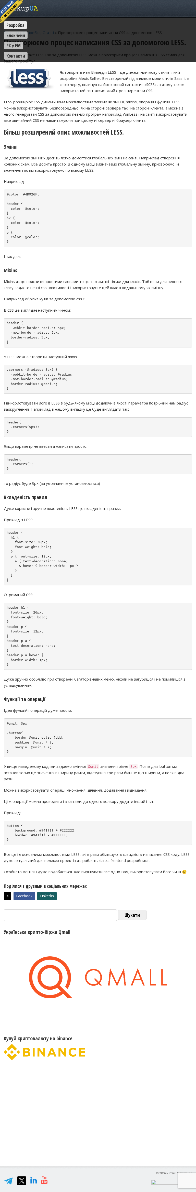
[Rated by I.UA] (171, 1182)
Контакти (15, 56)
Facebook (24, 895)
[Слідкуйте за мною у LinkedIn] (33, 1181)
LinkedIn (47, 895)
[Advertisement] (98, 1111)
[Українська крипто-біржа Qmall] (98, 977)
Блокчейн (15, 35)
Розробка (15, 25)
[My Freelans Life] (44, 1181)
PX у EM (13, 45)
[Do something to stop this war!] (11, 11)
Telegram (8, 1180)
